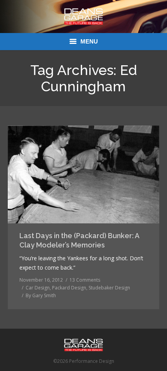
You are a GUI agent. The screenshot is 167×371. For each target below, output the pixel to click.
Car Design (38, 287)
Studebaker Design (109, 287)
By (41, 295)
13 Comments (85, 280)
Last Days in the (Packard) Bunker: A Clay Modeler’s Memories (79, 240)
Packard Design (69, 287)
